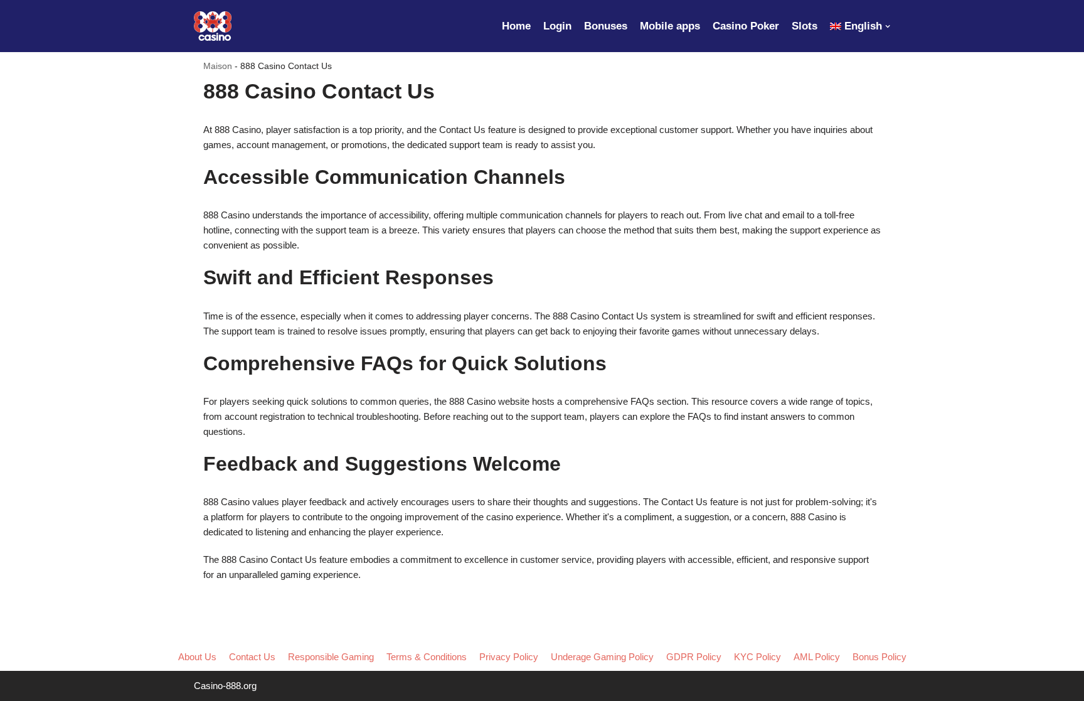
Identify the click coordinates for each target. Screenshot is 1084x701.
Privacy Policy (508, 656)
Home (516, 25)
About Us (197, 656)
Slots (804, 25)
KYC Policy (757, 656)
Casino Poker (746, 25)
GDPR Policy (693, 656)
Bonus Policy (879, 656)
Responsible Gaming (331, 656)
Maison (217, 66)
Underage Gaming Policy (602, 656)
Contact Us (252, 656)
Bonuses (605, 25)
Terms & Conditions (426, 656)
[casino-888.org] (212, 26)
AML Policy (817, 656)
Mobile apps (670, 25)
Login (557, 25)
